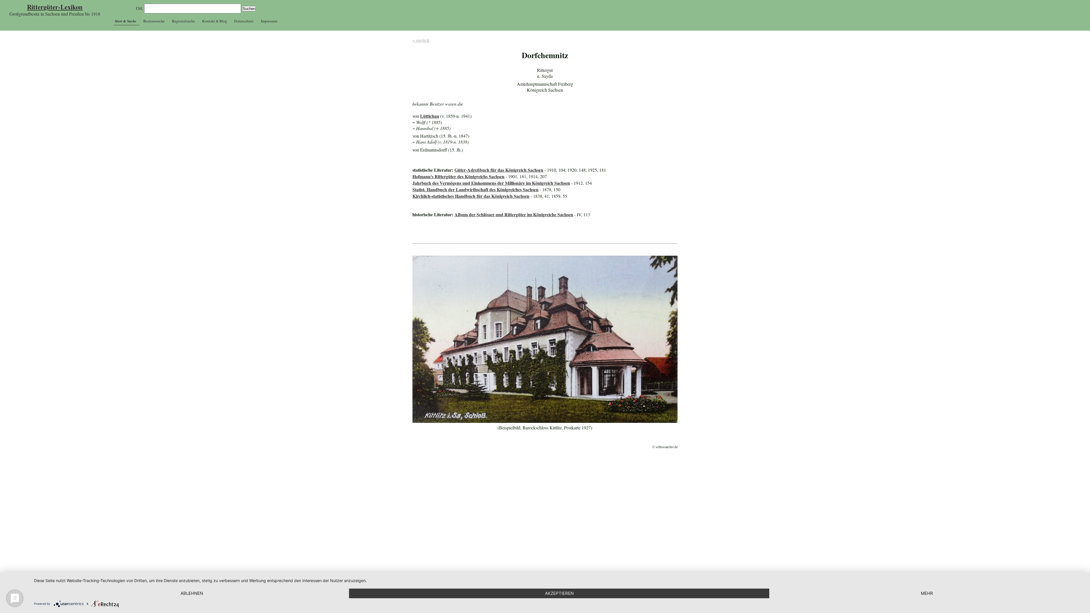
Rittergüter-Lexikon (55, 7)
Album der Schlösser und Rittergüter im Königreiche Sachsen (513, 214)
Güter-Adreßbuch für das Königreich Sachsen (498, 170)
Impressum (269, 21)
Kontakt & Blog (214, 21)
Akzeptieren (559, 593)
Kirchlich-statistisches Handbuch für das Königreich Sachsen (470, 196)
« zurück (420, 40)
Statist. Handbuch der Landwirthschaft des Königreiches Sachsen (475, 189)
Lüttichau (429, 116)
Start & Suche (125, 21)
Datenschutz (243, 21)
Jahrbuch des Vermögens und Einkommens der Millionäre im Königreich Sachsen (491, 183)
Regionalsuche (183, 21)
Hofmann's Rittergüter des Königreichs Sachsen (458, 176)
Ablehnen (192, 593)
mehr (927, 593)
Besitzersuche (154, 21)
